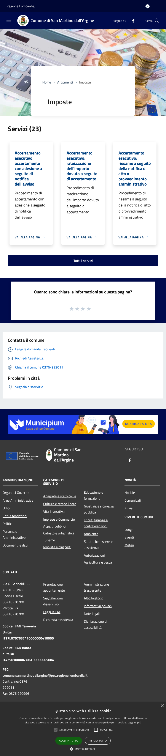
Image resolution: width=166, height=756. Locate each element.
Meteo (129, 545)
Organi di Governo (16, 492)
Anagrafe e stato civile (59, 496)
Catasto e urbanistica (58, 533)
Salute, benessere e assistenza (98, 544)
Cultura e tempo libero (59, 503)
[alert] (83, 729)
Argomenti (65, 82)
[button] (74, 729)
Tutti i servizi (83, 260)
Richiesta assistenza (58, 619)
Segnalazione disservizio (53, 601)
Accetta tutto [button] (68, 740)
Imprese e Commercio (59, 519)
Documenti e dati (15, 545)
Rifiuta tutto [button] (98, 740)
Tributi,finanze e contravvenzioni (96, 523)
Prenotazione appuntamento (54, 587)
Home (46, 82)
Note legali (92, 613)
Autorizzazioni (94, 555)
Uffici (6, 508)
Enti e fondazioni (15, 515)
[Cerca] (157, 20)
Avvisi (128, 508)
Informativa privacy (98, 605)
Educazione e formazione (93, 495)
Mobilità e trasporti (57, 547)
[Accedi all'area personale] (147, 6)
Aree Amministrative (18, 500)
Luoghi (129, 529)
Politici (8, 523)
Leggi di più (134, 722)
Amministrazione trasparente (96, 587)
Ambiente (91, 533)
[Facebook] (131, 21)
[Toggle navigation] (8, 20)
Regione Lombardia (20, 6)
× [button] (162, 706)
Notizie (129, 492)
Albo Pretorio (93, 598)
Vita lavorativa (54, 511)
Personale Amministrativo (14, 534)
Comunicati (132, 500)
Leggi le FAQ (52, 611)
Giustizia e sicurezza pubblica (99, 509)
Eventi (129, 537)
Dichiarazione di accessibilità (95, 624)
